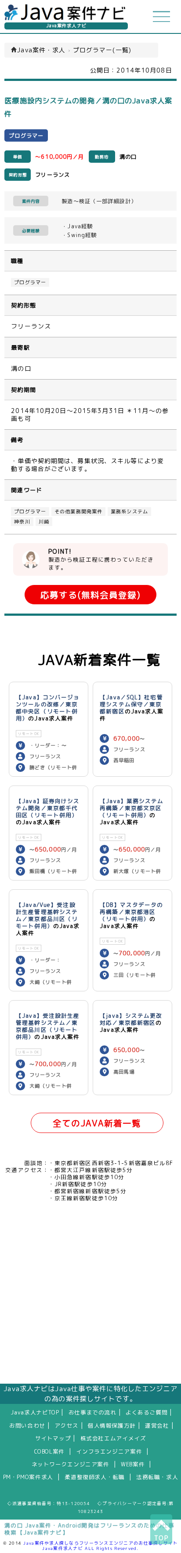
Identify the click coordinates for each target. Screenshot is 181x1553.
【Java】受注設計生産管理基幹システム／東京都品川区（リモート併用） (48, 1026)
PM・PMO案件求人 (28, 1476)
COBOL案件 (49, 1451)
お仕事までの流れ (92, 1412)
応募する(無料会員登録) (90, 594)
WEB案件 (133, 1464)
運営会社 (157, 1425)
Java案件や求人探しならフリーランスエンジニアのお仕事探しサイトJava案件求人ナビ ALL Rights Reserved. (100, 1545)
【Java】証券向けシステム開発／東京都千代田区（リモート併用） (48, 808)
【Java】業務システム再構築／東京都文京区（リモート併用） (131, 808)
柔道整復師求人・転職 (94, 1476)
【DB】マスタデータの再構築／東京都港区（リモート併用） (131, 911)
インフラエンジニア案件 (109, 1451)
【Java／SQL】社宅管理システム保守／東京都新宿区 (131, 704)
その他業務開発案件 (78, 511)
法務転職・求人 (157, 1476)
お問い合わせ (27, 1425)
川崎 (44, 522)
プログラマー (30, 282)
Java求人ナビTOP (35, 1412)
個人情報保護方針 (112, 1425)
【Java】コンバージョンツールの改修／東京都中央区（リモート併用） (48, 708)
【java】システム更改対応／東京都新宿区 (131, 1019)
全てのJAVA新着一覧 (97, 1123)
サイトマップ (53, 1438)
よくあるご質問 (146, 1412)
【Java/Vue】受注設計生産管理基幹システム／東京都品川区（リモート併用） (47, 915)
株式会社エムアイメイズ (113, 1438)
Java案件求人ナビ (66, 26)
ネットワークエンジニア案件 (70, 1464)
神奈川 (22, 522)
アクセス (66, 1425)
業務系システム (129, 511)
